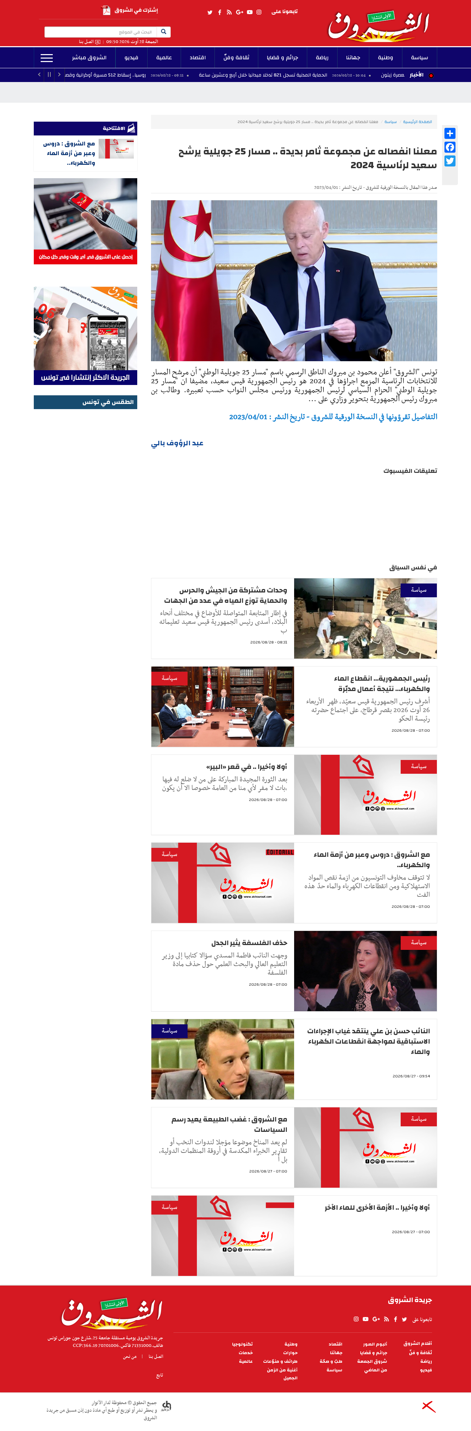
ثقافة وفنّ (236, 57)
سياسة (419, 57)
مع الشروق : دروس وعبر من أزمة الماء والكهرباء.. (372, 859)
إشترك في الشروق (136, 10)
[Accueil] (109, 1311)
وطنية (385, 57)
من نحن (130, 1356)
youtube (249, 12)
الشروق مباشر (89, 57)
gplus (239, 12)
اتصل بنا (86, 42)
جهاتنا (353, 57)
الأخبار (416, 75)
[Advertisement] (85, 514)
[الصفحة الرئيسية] (381, 21)
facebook (220, 12)
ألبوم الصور (375, 1344)
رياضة (322, 57)
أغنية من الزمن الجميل (282, 1374)
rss (229, 12)
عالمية (164, 57)
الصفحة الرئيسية (417, 121)
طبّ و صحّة (331, 1362)
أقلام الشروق (417, 1344)
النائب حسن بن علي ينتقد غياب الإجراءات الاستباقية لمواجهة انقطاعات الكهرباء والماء (368, 1041)
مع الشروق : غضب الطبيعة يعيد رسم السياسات (229, 1124)
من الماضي (375, 1370)
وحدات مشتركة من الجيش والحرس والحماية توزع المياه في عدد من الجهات (225, 595)
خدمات (246, 1353)
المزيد (47, 58)
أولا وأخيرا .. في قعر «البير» (246, 766)
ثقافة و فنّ (420, 1353)
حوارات (290, 1353)
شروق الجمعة (372, 1362)
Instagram (259, 12)
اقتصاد (198, 57)
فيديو (131, 57)
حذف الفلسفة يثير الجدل (249, 942)
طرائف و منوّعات (280, 1362)
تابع (159, 1375)
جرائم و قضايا (282, 57)
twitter (210, 12)
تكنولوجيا (242, 1344)
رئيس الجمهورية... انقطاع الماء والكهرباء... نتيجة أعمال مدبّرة (382, 683)
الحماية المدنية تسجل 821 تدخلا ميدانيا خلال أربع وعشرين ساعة (322, 75)
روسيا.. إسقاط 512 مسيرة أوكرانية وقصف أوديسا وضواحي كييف (138, 75)
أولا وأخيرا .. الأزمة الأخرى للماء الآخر (377, 1207)
